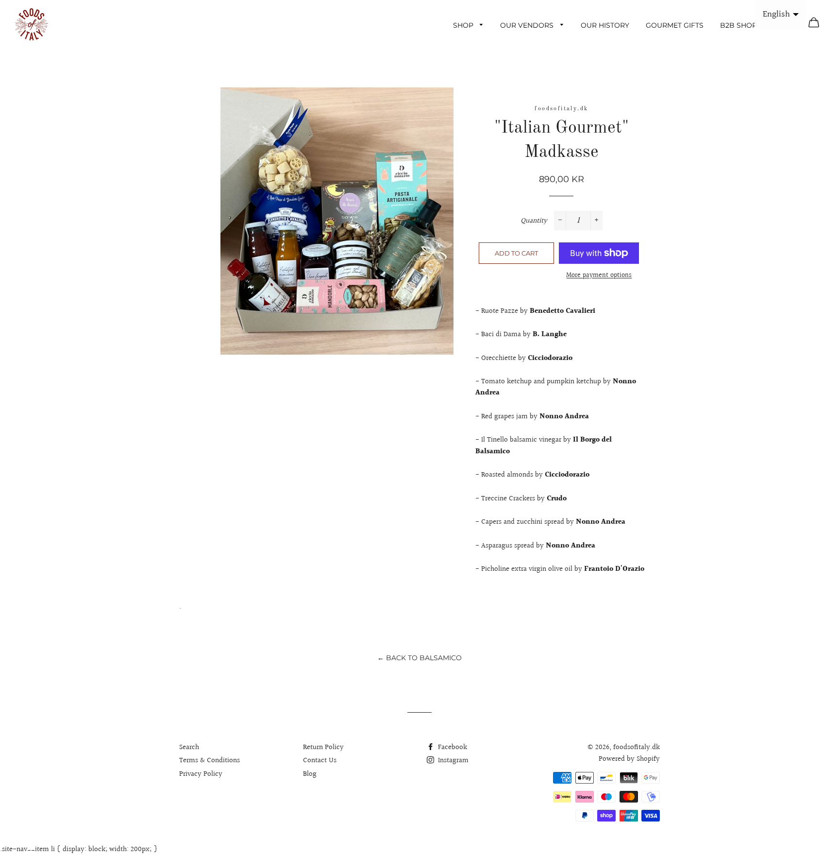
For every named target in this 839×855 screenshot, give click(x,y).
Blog (310, 774)
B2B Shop (738, 25)
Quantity (533, 220)
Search (189, 747)
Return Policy (323, 747)
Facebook (451, 747)
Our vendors (527, 25)
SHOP (464, 25)
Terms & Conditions (209, 760)
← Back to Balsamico (419, 657)
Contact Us (319, 760)
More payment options (599, 276)
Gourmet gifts (675, 25)
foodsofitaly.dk (561, 109)
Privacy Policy (200, 774)
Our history (605, 25)
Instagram (452, 760)
